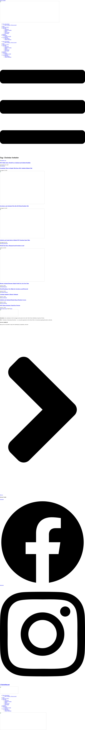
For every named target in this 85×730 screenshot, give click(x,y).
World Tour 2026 (8, 36)
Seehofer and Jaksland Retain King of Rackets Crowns (13, 300)
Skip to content (2, 0)
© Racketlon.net (5, 684)
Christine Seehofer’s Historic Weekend (9, 294)
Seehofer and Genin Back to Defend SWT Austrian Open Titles (15, 240)
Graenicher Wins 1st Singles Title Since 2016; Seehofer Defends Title (16, 168)
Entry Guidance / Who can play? (11, 25)
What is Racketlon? (5, 24)
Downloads (7, 33)
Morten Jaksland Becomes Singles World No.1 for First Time (14, 283)
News (3, 26)
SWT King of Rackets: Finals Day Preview (10, 305)
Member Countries (8, 30)
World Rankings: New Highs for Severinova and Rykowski (14, 289)
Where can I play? (5, 27)
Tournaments (4, 35)
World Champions (8, 39)
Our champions (5, 37)
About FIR (4, 28)
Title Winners (7, 38)
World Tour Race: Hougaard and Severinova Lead (12, 245)
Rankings (4, 34)
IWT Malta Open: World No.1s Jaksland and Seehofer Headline (15, 162)
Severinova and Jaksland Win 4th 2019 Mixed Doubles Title (14, 206)
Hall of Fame (7, 32)
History (6, 31)
